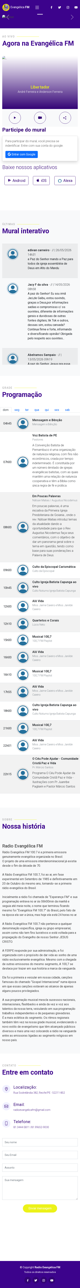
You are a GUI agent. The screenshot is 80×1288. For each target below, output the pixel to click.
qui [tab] (47, 410)
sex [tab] (56, 410)
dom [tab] (6, 410)
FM (19, 7)
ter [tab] (27, 410)
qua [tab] (36, 410)
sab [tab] (67, 410)
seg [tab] (16, 410)
